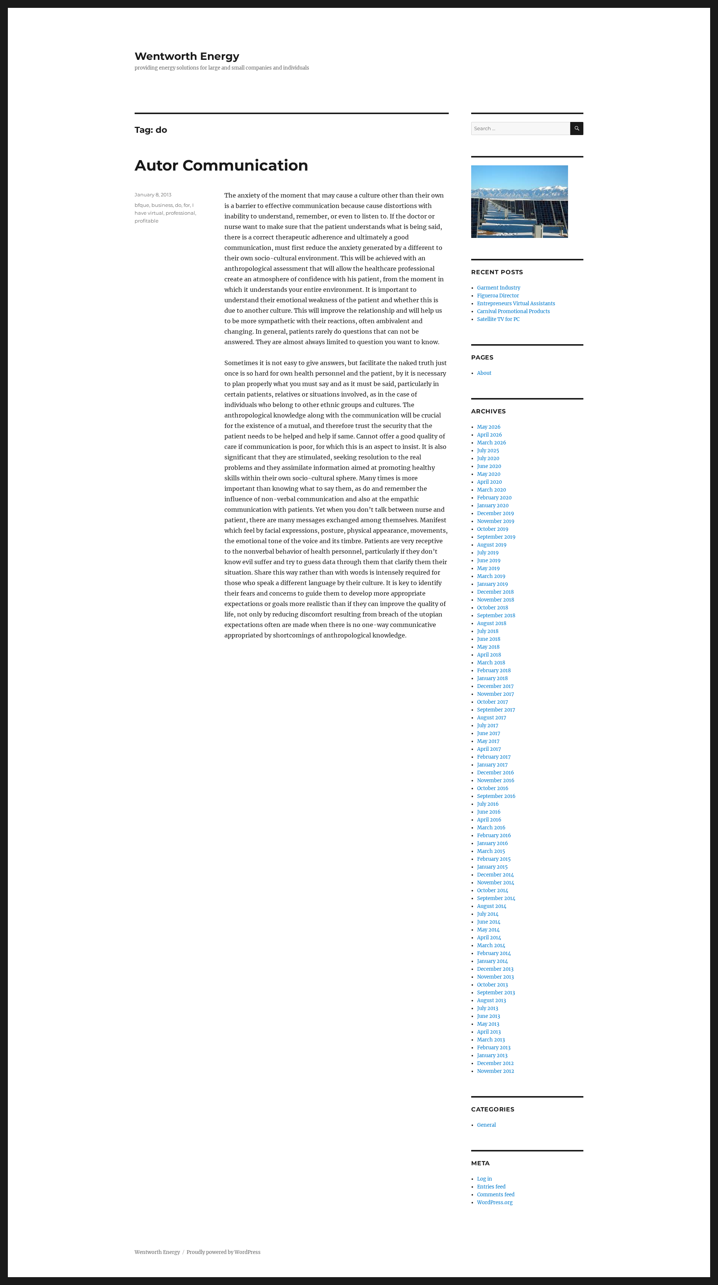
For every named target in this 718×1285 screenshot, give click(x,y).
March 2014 (491, 945)
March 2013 (491, 1040)
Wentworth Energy (187, 56)
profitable (147, 221)
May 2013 (488, 1024)
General (486, 1125)
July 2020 (488, 458)
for (187, 205)
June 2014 (488, 922)
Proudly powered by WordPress (224, 1252)
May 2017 (488, 741)
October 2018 (492, 608)
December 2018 (495, 592)
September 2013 (496, 992)
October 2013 (492, 985)
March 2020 (491, 490)
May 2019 (488, 568)
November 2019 (496, 521)
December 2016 (495, 773)
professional (180, 213)
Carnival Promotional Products (513, 311)
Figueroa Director (498, 296)
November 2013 (495, 977)
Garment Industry (498, 288)
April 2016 (489, 820)
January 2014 (492, 961)
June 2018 (488, 639)
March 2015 (491, 851)
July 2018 (487, 631)
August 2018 (491, 623)
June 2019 (489, 560)
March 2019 (491, 576)
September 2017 (496, 710)
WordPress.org (495, 1202)
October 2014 (492, 890)
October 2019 (493, 529)
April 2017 (489, 749)
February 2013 (493, 1047)
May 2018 (488, 647)
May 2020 (488, 474)
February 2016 (494, 835)
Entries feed (491, 1187)
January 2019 (492, 584)
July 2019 (488, 553)
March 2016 (491, 827)
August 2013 (491, 1000)
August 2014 (491, 906)
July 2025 (488, 450)
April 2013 (489, 1032)
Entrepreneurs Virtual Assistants (516, 303)
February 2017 (494, 757)
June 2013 (488, 1016)
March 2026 (491, 443)
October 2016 (493, 788)
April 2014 (489, 937)
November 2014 (495, 882)
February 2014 (494, 953)
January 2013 (492, 1055)
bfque (142, 205)
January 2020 (493, 505)
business (162, 205)
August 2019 (492, 545)
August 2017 (491, 718)
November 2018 (495, 600)
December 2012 (495, 1063)
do (178, 205)
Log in (484, 1179)
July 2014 (487, 914)
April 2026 (489, 435)
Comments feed (496, 1194)
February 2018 (494, 670)
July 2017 (487, 725)
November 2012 (495, 1071)
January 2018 (492, 678)
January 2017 (492, 765)
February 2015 (494, 859)
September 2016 (496, 796)
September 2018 (496, 615)
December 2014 (495, 875)
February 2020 (494, 498)
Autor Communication (222, 165)
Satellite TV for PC (498, 319)
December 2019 (495, 513)
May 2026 (489, 427)
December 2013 (495, 969)
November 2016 (496, 780)
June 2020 (489, 466)
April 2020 (489, 482)
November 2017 (495, 694)
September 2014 (496, 898)
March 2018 (491, 663)
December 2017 (495, 686)
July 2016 (488, 804)
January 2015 (492, 867)
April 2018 (489, 655)
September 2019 (496, 537)
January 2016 (492, 843)
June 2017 (488, 733)
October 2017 (492, 702)
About (484, 373)
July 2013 (487, 1008)
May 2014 (488, 930)
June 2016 (489, 812)
